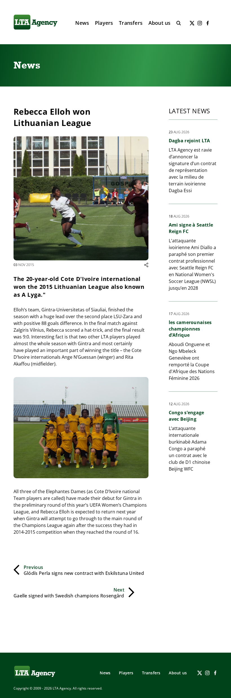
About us (159, 22)
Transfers (131, 22)
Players (104, 22)
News (82, 22)
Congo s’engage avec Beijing (186, 415)
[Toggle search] (178, 23)
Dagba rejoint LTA (189, 141)
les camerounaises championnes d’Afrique (190, 328)
